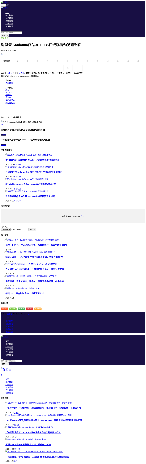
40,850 (18, 189)
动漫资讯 (9, 18)
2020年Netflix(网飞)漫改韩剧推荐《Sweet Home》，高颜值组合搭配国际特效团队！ (44, 420)
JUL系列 (8, 93)
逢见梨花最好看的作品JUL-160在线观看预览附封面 (30, 196)
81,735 (18, 164)
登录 (82, 216)
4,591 (16, 437)
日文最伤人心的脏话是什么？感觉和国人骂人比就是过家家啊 (34, 269)
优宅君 (9, 73)
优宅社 (21, 73)
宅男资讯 (9, 24)
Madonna (8, 95)
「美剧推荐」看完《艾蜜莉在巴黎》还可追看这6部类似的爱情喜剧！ (38, 457)
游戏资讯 (9, 26)
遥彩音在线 (10, 103)
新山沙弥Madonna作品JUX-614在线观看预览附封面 (30, 184)
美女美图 (9, 21)
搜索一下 (5, 35)
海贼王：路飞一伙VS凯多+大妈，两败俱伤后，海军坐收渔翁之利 (36, 245)
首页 (7, 13)
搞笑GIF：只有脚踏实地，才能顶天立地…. (26, 293)
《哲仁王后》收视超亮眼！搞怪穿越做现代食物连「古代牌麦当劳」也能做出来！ (44, 408)
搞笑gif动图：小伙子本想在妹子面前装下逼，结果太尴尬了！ (34, 257)
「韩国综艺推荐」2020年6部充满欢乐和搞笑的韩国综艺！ (33, 432)
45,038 (18, 177)
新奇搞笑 (9, 15)
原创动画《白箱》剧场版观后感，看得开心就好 (28, 444)
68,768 (16, 425)
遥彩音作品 (10, 100)
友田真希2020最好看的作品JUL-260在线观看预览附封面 (32, 160)
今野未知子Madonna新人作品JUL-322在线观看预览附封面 (33, 172)
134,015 (17, 449)
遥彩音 (8, 97)
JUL (7, 90)
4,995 (16, 413)
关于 (30, 314)
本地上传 (32, 229)
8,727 (16, 461)
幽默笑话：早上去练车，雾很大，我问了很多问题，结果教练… (35, 281)
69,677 (18, 201)
